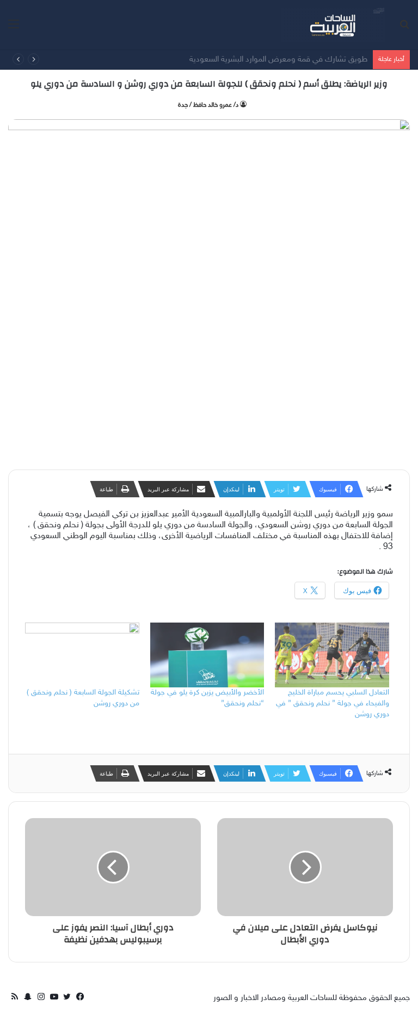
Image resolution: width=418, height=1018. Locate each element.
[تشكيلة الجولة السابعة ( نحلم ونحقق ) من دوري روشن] (82, 655)
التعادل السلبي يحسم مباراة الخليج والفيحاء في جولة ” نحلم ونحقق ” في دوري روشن (332, 703)
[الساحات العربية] (333, 25)
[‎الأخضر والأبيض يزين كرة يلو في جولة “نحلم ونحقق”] (207, 655)
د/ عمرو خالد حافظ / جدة (208, 105)
